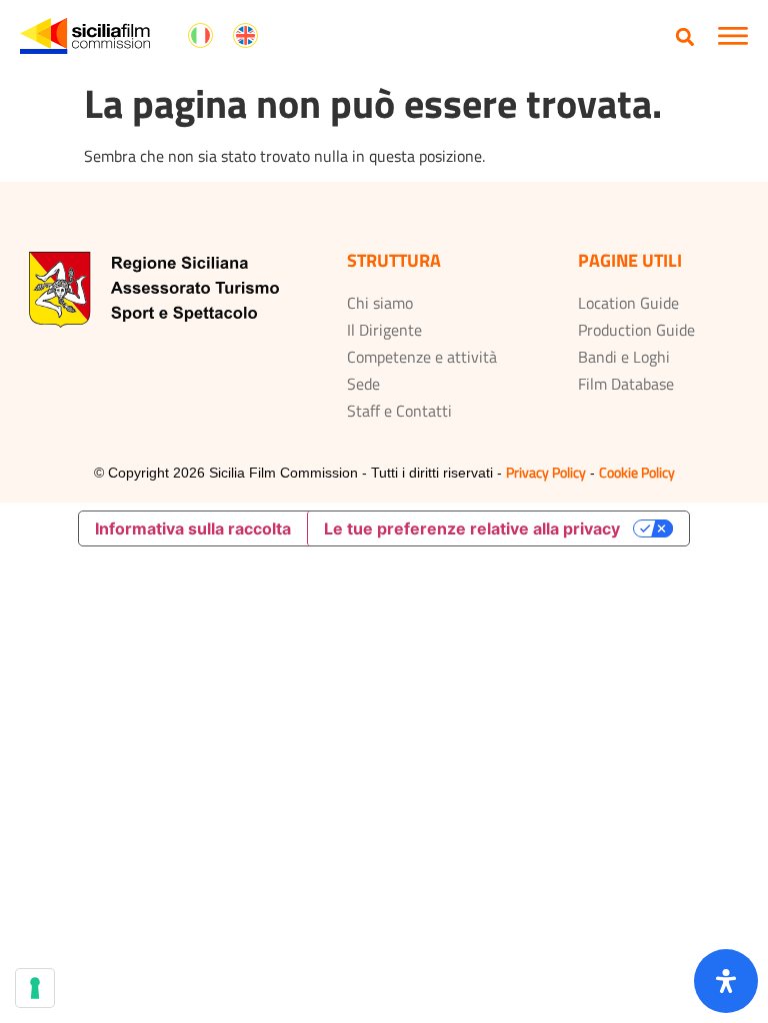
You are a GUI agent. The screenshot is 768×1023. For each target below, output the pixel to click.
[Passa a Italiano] (200, 36)
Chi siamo (380, 303)
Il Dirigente (384, 330)
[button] (685, 36)
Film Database (626, 384)
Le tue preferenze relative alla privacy (472, 528)
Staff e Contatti (399, 411)
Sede (363, 384)
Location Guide (628, 303)
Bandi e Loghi (624, 357)
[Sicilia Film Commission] (85, 36)
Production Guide (636, 330)
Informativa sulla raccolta (193, 528)
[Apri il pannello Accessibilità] (726, 981)
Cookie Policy (637, 472)
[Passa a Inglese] (245, 36)
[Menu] (733, 36)
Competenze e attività (422, 357)
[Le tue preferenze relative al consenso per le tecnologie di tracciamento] (35, 988)
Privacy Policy (546, 472)
